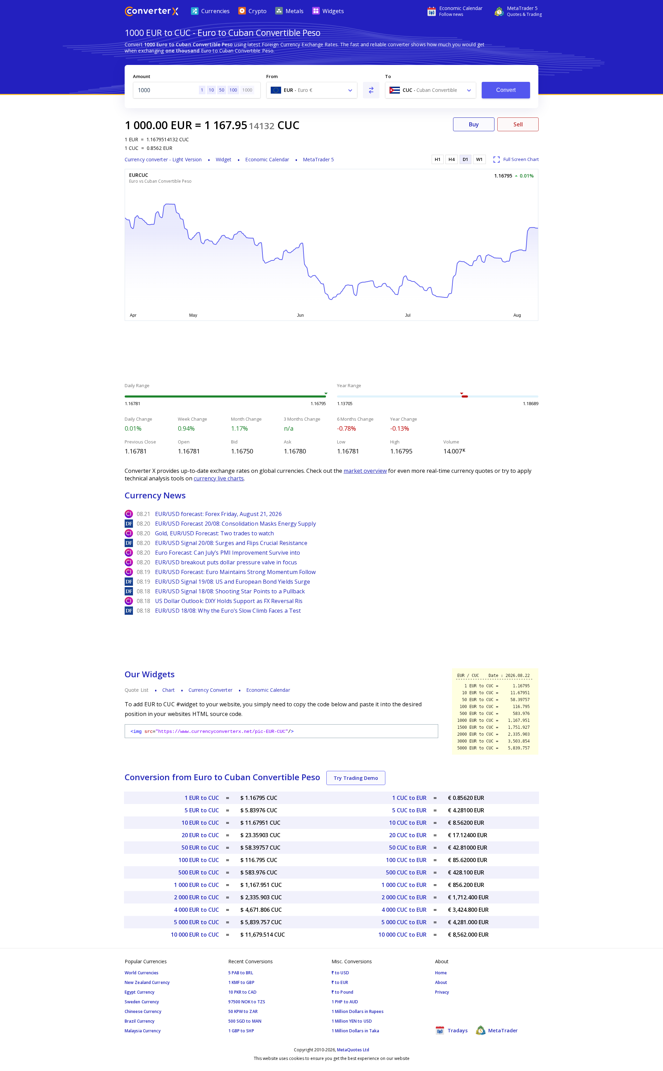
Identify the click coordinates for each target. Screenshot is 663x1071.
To (388, 76)
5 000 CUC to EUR (404, 922)
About (441, 982)
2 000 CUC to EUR (404, 897)
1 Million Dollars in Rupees (358, 1011)
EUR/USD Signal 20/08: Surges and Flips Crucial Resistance (231, 543)
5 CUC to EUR (409, 810)
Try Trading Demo (356, 778)
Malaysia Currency (143, 1031)
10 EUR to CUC (200, 822)
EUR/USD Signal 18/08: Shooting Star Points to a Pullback (230, 591)
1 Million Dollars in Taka (355, 1031)
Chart (168, 690)
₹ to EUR (340, 982)
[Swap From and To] (371, 90)
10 (211, 90)
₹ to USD (340, 973)
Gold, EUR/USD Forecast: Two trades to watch (214, 533)
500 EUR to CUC (199, 872)
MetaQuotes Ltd (353, 1050)
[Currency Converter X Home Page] (152, 12)
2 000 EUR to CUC (196, 897)
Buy (474, 124)
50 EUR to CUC (200, 847)
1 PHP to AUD (345, 1002)
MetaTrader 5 (318, 159)
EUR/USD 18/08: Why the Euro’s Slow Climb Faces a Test (228, 610)
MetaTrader (502, 1030)
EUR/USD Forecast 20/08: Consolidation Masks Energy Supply (235, 523)
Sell (518, 124)
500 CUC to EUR (406, 872)
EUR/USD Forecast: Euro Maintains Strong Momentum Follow (235, 572)
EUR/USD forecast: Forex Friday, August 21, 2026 (218, 514)
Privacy (442, 992)
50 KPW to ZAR (243, 1011)
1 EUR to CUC (202, 798)
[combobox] (312, 90)
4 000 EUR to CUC (196, 910)
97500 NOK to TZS (247, 1002)
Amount (141, 76)
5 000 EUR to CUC (196, 922)
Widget (224, 159)
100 (233, 90)
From (272, 76)
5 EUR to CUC (202, 810)
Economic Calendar (267, 159)
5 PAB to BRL (240, 973)
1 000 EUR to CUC (196, 885)
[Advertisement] (72, 166)
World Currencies (142, 973)
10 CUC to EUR (407, 822)
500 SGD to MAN (244, 1021)
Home (441, 973)
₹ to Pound (342, 992)
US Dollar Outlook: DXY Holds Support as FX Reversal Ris (229, 601)
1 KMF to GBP (241, 982)
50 (221, 90)
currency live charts (219, 478)
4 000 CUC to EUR (404, 910)
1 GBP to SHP (241, 1031)
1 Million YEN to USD (352, 1021)
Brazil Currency (140, 1021)
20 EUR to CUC (200, 835)
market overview (365, 471)
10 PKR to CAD (242, 992)
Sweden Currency (142, 1002)
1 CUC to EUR (409, 798)
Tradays (457, 1030)
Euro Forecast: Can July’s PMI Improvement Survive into (227, 552)
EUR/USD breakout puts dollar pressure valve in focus (226, 562)
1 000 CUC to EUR (404, 885)
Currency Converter (210, 690)
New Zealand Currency (147, 982)
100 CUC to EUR (406, 860)
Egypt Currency (139, 992)
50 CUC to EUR (407, 847)
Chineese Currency (143, 1011)
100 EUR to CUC (199, 860)
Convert (506, 90)
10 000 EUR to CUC (195, 934)
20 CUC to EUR (407, 835)
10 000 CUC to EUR (402, 934)
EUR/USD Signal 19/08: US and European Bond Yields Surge (232, 581)
